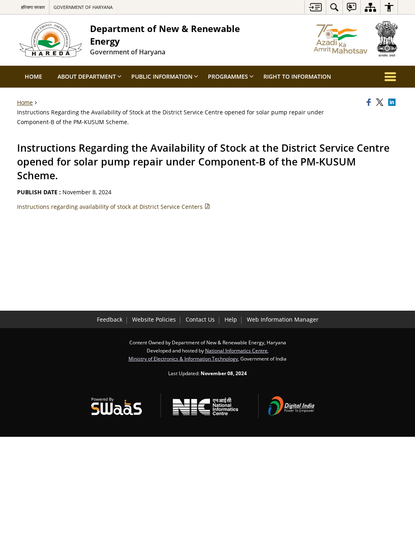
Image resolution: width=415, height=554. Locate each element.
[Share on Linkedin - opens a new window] (393, 102)
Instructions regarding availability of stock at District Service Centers (110, 206)
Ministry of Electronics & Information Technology (183, 358)
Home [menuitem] (33, 76)
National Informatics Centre (236, 350)
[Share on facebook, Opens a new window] (370, 102)
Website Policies (154, 319)
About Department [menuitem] (87, 76)
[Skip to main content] (315, 7)
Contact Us (200, 319)
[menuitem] (334, 7)
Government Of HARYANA (83, 7)
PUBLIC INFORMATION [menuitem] (162, 76)
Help (231, 319)
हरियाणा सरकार (33, 7)
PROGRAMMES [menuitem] (228, 76)
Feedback (109, 319)
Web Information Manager (283, 319)
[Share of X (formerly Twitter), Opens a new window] (381, 102)
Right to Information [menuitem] (297, 76)
